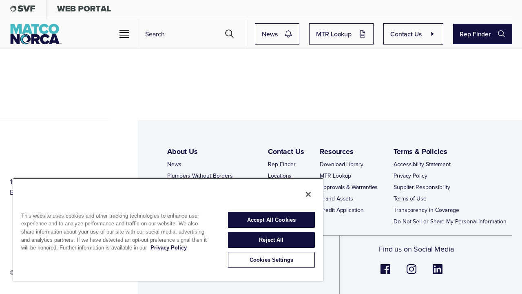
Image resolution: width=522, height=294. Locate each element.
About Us (182, 151)
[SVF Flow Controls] (23, 10)
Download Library (341, 164)
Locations (280, 176)
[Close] (308, 194)
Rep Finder (475, 33)
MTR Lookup (334, 33)
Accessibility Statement (422, 164)
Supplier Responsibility (422, 187)
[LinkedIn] (437, 273)
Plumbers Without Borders (200, 176)
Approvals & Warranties (349, 187)
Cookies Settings (271, 260)
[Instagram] (411, 273)
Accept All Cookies (271, 220)
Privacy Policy (410, 176)
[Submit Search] (230, 34)
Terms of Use (410, 198)
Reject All (271, 240)
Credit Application (342, 210)
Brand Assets (336, 198)
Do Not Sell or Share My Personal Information (450, 221)
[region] (168, 229)
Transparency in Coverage (426, 210)
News (269, 33)
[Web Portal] (84, 10)
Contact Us (406, 33)
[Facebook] (385, 273)
